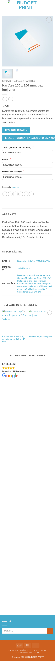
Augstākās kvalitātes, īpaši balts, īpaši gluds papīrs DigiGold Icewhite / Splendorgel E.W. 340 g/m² (34, 289)
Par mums (13, 651)
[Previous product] (10, 99)
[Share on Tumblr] (31, 194)
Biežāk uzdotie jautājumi (33, 651)
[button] (4, 5)
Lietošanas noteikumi (27, 653)
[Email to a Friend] (20, 194)
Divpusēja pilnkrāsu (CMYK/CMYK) (33, 261)
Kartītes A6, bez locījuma (40, 337)
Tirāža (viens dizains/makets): (17, 147)
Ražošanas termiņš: (12, 172)
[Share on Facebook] (10, 194)
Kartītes (30, 81)
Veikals (18, 81)
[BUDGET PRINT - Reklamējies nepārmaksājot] (25, 5)
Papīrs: (6, 159)
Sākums (6, 81)
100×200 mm (23, 268)
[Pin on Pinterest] (26, 194)
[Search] (47, 5)
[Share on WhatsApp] (4, 194)
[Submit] (50, 631)
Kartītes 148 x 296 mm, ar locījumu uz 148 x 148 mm (13, 339)
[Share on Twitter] (15, 194)
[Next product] (4, 99)
